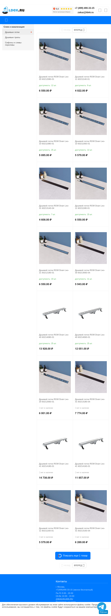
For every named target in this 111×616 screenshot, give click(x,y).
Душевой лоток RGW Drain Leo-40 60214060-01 (90, 336)
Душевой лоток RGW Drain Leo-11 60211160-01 (54, 529)
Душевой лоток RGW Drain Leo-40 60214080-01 (54, 336)
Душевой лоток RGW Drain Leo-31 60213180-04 (90, 400)
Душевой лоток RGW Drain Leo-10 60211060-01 (90, 142)
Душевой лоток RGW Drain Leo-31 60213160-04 (90, 529)
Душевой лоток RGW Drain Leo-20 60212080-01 (54, 77)
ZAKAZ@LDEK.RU (64, 599)
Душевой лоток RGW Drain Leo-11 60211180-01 (90, 207)
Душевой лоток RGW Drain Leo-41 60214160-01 (90, 465)
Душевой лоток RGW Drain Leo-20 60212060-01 (54, 400)
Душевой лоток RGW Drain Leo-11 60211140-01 (90, 77)
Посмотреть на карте (66, 602)
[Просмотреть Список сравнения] (106, 11)
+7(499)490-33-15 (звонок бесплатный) (74, 590)
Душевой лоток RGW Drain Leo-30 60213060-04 (90, 271)
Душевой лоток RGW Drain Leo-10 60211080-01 (54, 142)
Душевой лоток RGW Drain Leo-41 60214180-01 (54, 465)
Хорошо (103, 612)
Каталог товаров (6, 20)
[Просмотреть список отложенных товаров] (100, 11)
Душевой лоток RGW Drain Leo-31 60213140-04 (54, 207)
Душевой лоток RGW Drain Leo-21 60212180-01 (54, 271)
